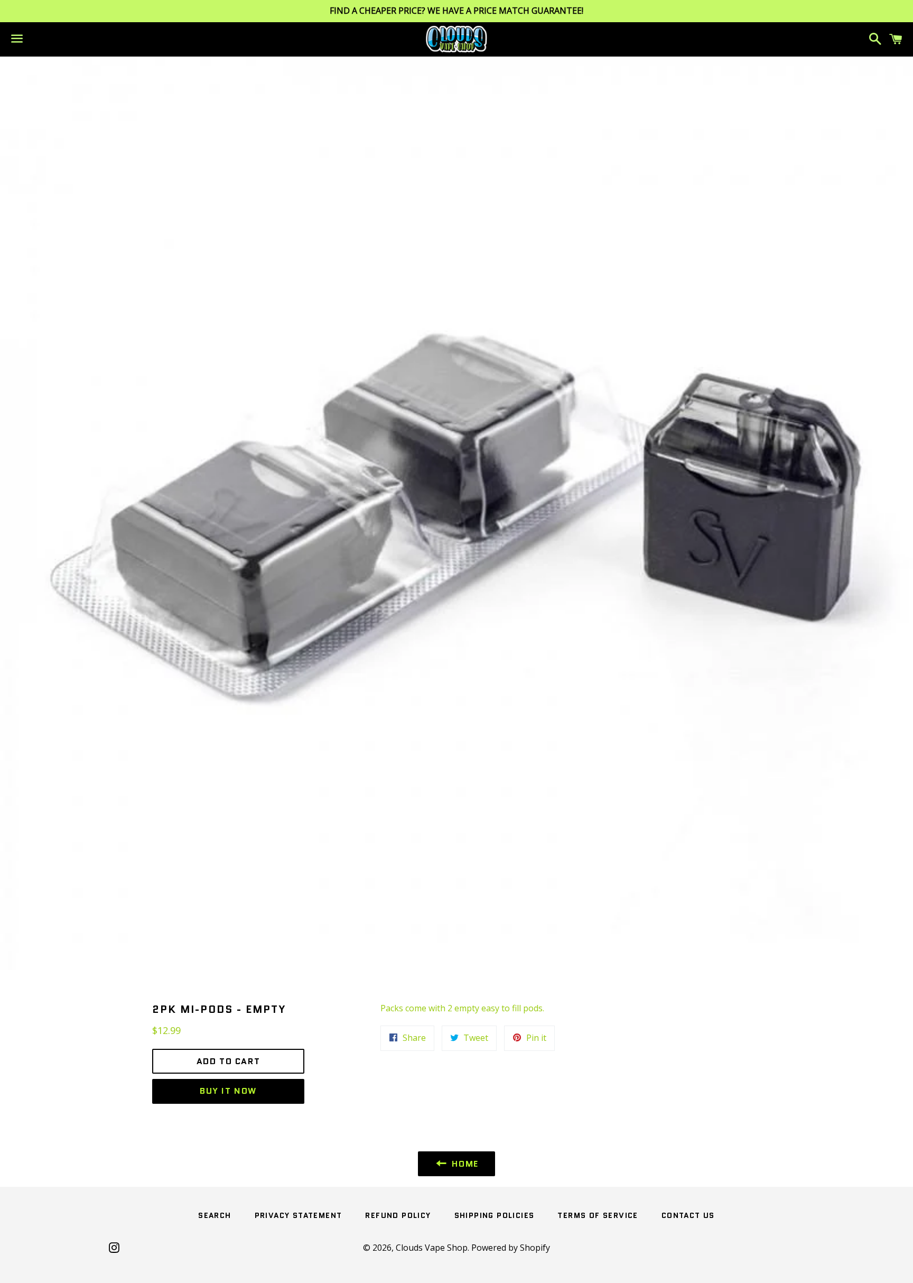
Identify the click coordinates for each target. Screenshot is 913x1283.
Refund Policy (398, 1215)
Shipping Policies (494, 1215)
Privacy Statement (298, 1215)
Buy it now (228, 1091)
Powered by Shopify (510, 1247)
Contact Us (688, 1215)
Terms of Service (597, 1215)
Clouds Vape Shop (432, 1247)
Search (214, 1215)
